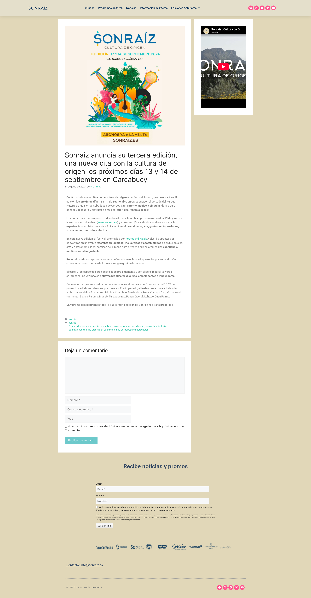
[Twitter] (267, 8)
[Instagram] (256, 8)
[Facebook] (262, 8)
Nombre (100, 495)
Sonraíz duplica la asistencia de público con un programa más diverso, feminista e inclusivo (118, 326)
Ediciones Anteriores (184, 8)
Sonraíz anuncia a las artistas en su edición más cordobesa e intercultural (108, 329)
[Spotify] (250, 8)
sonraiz (72, 322)
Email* (99, 483)
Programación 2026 (110, 8)
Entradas (88, 8)
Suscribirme (104, 525)
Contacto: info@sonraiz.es (84, 565)
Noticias (131, 8)
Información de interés (154, 8)
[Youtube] (273, 8)
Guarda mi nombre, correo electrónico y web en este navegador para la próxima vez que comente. (126, 428)
